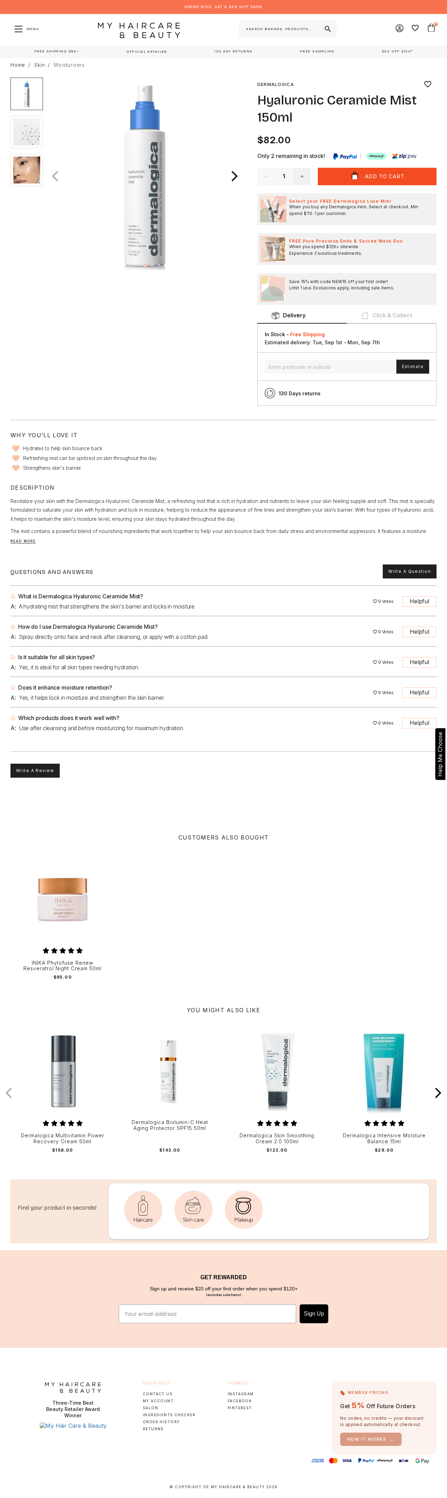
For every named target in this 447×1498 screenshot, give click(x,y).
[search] (327, 29)
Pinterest (240, 1408)
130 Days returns (300, 393)
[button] (234, 176)
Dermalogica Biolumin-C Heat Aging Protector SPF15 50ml (170, 1125)
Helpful (419, 601)
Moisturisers (69, 65)
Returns (153, 1429)
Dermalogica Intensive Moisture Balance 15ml (384, 1138)
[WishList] (415, 29)
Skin (39, 65)
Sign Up (314, 1314)
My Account (158, 1401)
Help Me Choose (440, 754)
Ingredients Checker (169, 1415)
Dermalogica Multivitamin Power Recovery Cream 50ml (62, 1138)
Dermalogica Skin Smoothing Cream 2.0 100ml (277, 1138)
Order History (161, 1422)
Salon (150, 1408)
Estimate (413, 366)
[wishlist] (428, 85)
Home (17, 65)
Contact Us (158, 1394)
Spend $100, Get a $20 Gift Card (223, 7)
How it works (371, 1439)
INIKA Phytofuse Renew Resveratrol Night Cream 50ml (62, 966)
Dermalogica (275, 84)
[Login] (400, 29)
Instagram (241, 1394)
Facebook (240, 1401)
